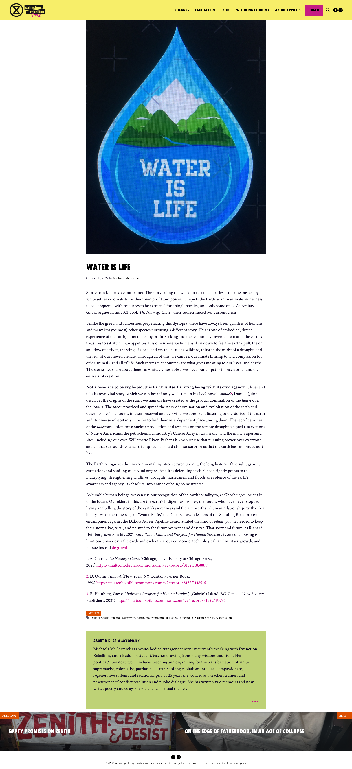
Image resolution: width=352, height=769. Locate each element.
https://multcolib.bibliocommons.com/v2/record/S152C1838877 (152, 565)
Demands (181, 10)
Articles (93, 613)
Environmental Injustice (161, 618)
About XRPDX (286, 10)
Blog (226, 10)
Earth (140, 618)
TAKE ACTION (205, 10)
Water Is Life (223, 618)
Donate (313, 10)
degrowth (120, 547)
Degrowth (128, 618)
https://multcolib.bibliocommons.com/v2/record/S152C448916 (151, 583)
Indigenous (186, 618)
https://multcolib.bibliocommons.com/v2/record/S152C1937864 (172, 600)
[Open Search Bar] (328, 10)
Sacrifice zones (204, 618)
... (255, 699)
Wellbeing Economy (253, 10)
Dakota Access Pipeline (105, 618)
